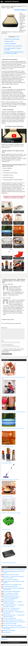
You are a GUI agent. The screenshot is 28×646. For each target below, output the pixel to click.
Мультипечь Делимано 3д (9, 618)
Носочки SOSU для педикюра (10, 579)
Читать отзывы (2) (20, 9)
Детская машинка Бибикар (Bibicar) (11, 591)
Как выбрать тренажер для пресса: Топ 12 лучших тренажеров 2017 (14, 411)
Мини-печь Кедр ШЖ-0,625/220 (10, 610)
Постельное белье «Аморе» (10, 623)
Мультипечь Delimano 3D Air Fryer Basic (13, 620)
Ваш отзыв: (4, 327)
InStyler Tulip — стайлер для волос (11, 608)
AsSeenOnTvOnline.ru (12, 1)
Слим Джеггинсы (7, 632)
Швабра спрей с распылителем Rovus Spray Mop (10, 479)
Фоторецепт (4, 639)
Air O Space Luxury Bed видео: (13, 46)
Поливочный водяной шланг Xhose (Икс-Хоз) (14, 569)
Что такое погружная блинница (7, 496)
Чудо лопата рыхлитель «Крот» (11, 574)
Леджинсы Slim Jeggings (9, 630)
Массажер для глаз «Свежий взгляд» (12, 584)
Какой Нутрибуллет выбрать (7, 462)
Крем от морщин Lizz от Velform (10, 593)
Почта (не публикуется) (7, 344)
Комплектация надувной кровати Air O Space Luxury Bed (14, 52)
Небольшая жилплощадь (11, 39)
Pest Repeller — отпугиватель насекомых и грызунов (11, 512)
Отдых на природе (9, 43)
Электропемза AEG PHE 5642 (10, 586)
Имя (3, 340)
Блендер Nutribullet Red (8, 600)
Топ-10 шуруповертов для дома (7, 395)
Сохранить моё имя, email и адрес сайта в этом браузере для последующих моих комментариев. (13, 350)
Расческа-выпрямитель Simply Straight (8, 545)
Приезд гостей (8, 41)
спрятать (17, 36)
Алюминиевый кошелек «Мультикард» (9, 562)
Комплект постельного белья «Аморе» (12, 625)
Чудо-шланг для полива (6, 529)
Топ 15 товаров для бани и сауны (7, 446)
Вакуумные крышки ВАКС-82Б (10, 595)
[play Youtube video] (14, 136)
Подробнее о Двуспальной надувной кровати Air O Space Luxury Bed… (14, 197)
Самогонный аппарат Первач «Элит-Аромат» (14, 621)
